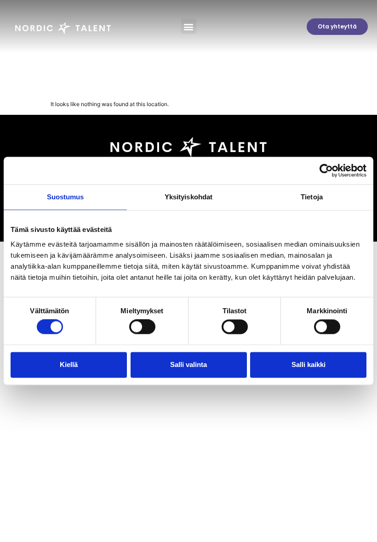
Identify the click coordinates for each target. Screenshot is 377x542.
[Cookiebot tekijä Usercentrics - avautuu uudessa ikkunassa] (326, 170)
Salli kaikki (308, 364)
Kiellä (69, 364)
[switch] (142, 327)
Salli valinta (188, 364)
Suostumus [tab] (65, 197)
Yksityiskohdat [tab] (188, 197)
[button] (188, 26)
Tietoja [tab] (312, 197)
